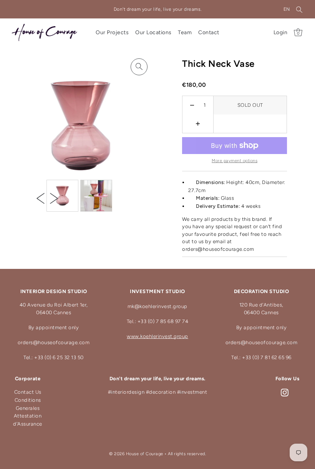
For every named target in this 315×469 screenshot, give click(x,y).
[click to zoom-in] (139, 66)
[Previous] (40, 198)
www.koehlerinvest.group (157, 336)
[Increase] (198, 123)
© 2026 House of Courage (136, 453)
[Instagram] (284, 392)
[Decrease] (192, 105)
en (287, 9)
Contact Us (27, 392)
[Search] (299, 9)
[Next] (54, 198)
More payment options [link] (234, 160)
